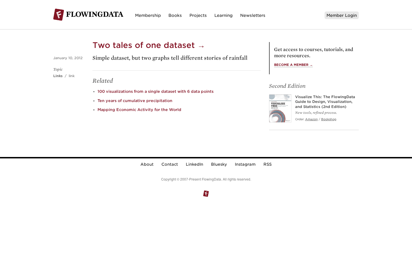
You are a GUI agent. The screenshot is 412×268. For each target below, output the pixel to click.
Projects (198, 15)
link (72, 76)
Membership (148, 15)
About (147, 164)
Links (58, 76)
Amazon (311, 119)
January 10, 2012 (68, 58)
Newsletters (252, 15)
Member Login (342, 15)
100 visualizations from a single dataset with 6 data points (156, 91)
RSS (267, 164)
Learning (223, 15)
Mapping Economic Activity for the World (139, 109)
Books (175, 15)
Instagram (245, 164)
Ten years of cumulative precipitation (135, 100)
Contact (169, 164)
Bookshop (328, 119)
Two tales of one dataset (148, 45)
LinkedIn (194, 164)
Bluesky (219, 164)
